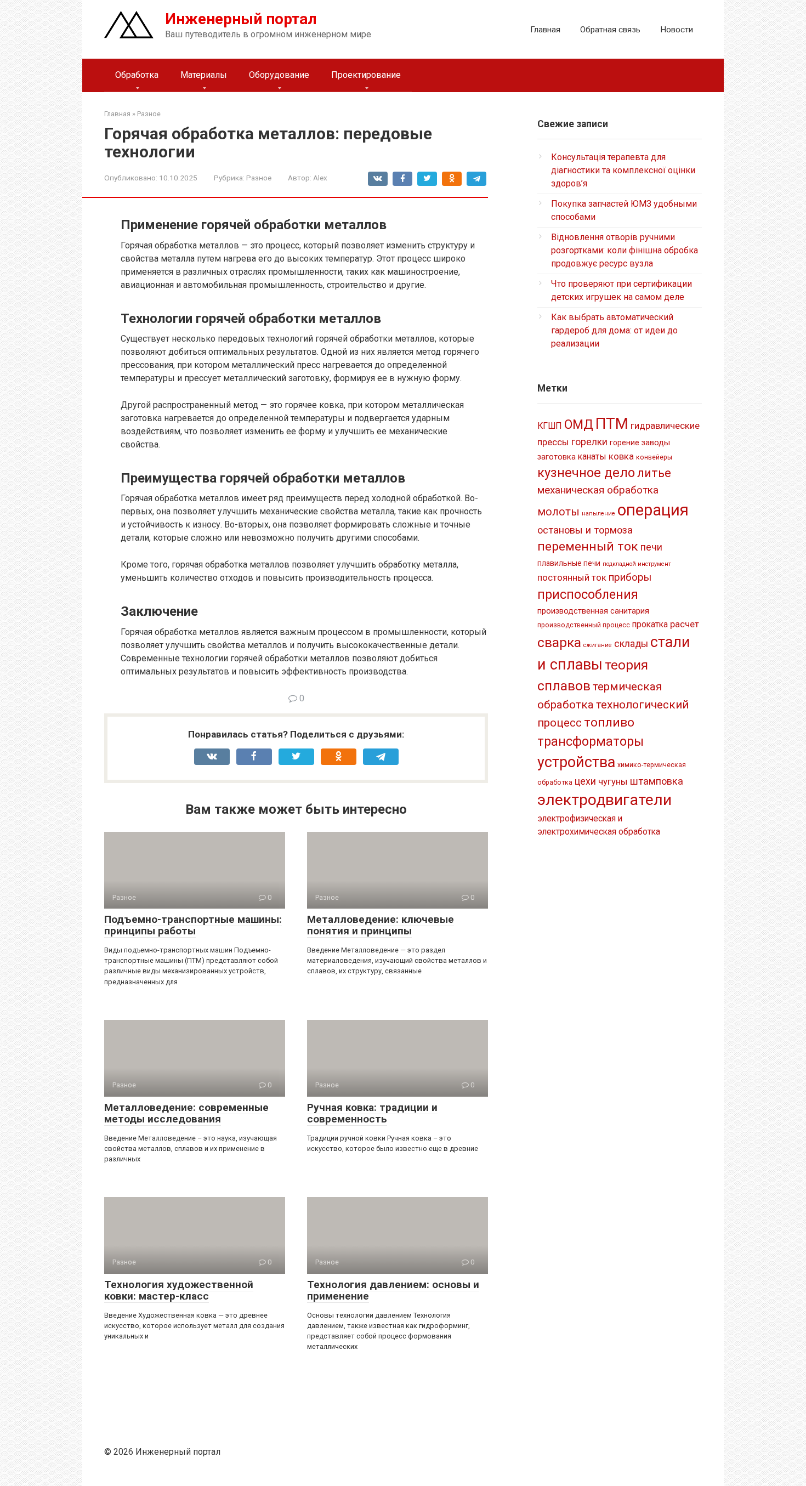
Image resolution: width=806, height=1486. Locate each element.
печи (651, 547)
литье (654, 473)
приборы (630, 577)
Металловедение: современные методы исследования (186, 1113)
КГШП (549, 426)
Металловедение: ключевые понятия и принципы (380, 925)
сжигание (597, 645)
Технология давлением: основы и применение (393, 1290)
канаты (592, 456)
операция (653, 510)
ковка (621, 456)
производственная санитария (593, 611)
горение (624, 442)
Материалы (203, 75)
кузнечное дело (586, 472)
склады (631, 643)
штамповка (656, 781)
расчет (684, 624)
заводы (656, 442)
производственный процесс (583, 625)
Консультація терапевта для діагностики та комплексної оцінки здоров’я (623, 170)
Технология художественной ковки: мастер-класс (178, 1290)
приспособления (587, 594)
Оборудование (279, 75)
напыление (598, 513)
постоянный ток (571, 577)
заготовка (556, 457)
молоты (558, 512)
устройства (576, 762)
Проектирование (366, 75)
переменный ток (587, 546)
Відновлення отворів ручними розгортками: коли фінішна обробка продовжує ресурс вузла (624, 250)
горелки (589, 441)
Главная (545, 30)
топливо (609, 722)
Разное (258, 177)
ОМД (578, 424)
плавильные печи (568, 563)
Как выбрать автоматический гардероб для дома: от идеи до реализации (614, 330)
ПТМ (611, 424)
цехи (585, 781)
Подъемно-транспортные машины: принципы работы (193, 925)
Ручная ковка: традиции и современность (372, 1113)
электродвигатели (604, 800)
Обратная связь (610, 30)
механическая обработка (598, 490)
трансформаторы (590, 741)
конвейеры (654, 457)
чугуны (613, 781)
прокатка (650, 624)
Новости (676, 30)
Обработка (136, 75)
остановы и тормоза (585, 530)
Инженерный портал (241, 19)
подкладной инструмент (637, 564)
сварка (559, 642)
